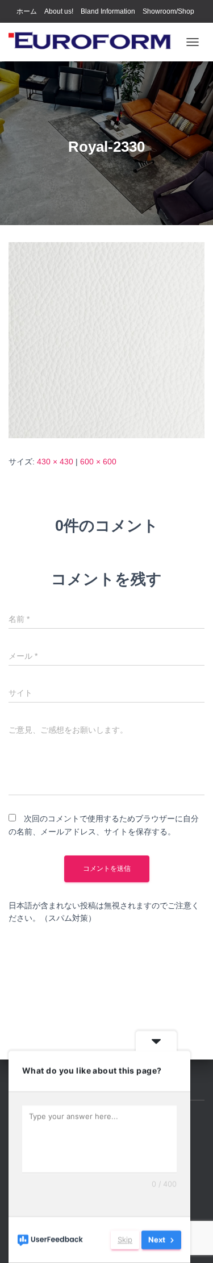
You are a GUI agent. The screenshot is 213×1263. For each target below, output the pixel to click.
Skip (125, 1239)
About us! (58, 11)
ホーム (26, 11)
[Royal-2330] (106, 339)
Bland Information (108, 11)
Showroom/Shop (168, 11)
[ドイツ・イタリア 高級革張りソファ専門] (94, 42)
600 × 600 (98, 461)
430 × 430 (55, 461)
